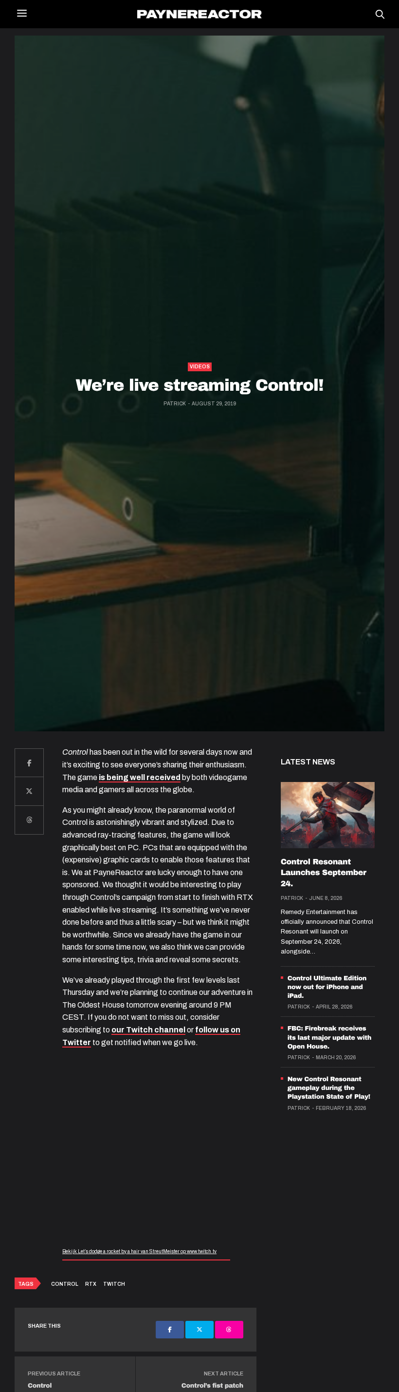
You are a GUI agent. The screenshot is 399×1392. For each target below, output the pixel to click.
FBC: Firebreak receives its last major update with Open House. (329, 1037)
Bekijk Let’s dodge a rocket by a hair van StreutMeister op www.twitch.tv (139, 1251)
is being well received (140, 777)
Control (64, 1284)
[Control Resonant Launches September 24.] (328, 815)
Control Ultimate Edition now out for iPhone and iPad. (327, 987)
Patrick (174, 403)
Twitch (114, 1284)
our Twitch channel (148, 1030)
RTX (90, 1284)
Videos (200, 366)
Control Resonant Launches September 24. (323, 873)
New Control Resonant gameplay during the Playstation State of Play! (329, 1088)
